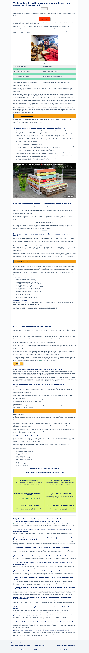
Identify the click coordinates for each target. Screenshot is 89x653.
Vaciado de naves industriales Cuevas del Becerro (21, 645)
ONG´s (40, 360)
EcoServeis (15, 523)
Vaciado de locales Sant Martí (62, 649)
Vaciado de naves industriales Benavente (19, 649)
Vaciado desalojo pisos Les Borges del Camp (66, 645)
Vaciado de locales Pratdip (39, 645)
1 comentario (13, 646)
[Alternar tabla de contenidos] (46, 9)
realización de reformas (30, 498)
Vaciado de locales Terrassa (39, 649)
